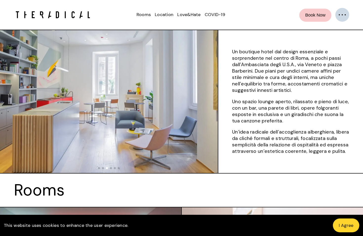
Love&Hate (189, 15)
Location (164, 15)
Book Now (315, 15)
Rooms (144, 15)
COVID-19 (215, 15)
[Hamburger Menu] (342, 15)
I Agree (346, 225)
